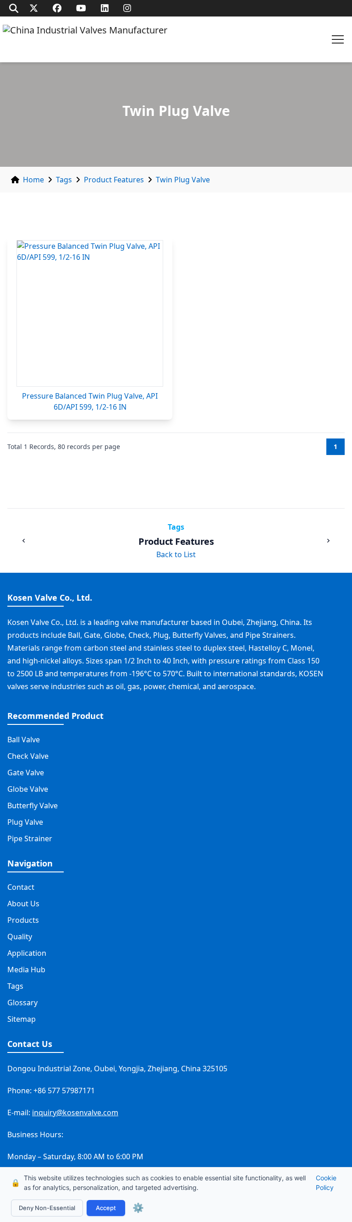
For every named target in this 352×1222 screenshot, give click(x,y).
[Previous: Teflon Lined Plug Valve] (23, 540)
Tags (64, 180)
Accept (106, 1207)
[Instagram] (127, 8)
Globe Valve (27, 789)
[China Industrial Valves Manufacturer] (85, 39)
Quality (19, 937)
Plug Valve (25, 822)
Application (26, 953)
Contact (20, 887)
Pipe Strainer (29, 838)
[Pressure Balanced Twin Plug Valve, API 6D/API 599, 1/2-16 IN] (90, 313)
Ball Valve (23, 739)
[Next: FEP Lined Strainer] (328, 540)
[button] (337, 39)
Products (23, 920)
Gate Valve (25, 772)
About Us (23, 904)
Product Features (114, 180)
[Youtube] (81, 8)
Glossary (22, 1002)
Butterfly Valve (32, 805)
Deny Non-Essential (47, 1207)
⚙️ (138, 1207)
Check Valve (28, 756)
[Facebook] (57, 8)
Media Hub (26, 969)
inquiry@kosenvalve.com (75, 1112)
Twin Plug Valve (183, 180)
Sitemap (21, 1019)
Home (33, 180)
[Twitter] (33, 8)
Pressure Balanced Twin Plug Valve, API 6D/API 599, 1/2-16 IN (90, 401)
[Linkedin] (105, 8)
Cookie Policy (326, 1182)
